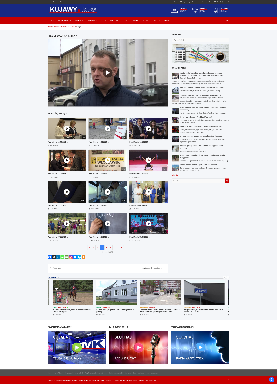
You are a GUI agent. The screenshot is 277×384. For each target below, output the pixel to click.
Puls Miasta (62, 307)
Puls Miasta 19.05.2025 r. (99, 142)
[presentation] (224, 277)
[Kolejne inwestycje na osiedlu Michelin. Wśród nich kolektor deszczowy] (175, 110)
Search (227, 180)
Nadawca (128, 373)
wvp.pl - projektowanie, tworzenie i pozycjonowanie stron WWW (135, 380)
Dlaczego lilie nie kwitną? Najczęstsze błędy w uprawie (201, 126)
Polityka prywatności (116, 373)
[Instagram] (71, 257)
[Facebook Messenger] (75, 257)
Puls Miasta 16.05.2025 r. (139, 142)
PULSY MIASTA (54, 277)
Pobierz (155, 21)
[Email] (66, 257)
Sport (126, 21)
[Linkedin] (58, 257)
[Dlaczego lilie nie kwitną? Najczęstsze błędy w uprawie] (175, 129)
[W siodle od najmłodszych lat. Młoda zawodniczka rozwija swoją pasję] (175, 158)
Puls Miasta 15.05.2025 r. (58, 174)
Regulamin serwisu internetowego (96, 373)
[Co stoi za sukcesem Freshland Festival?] (175, 120)
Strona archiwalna (138, 373)
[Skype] (79, 257)
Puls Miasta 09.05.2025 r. (99, 205)
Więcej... (175, 175)
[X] (54, 257)
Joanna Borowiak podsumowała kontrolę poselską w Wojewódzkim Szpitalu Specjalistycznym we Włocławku (160, 312)
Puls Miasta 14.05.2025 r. (99, 174)
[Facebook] (228, 2)
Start (52, 21)
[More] (83, 257)
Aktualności (79, 21)
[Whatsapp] (62, 257)
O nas (49, 373)
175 (120, 248)
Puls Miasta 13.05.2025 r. (139, 174)
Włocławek (92, 21)
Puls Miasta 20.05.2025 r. (58, 142)
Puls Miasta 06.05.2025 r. (99, 237)
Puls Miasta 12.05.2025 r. (58, 205)
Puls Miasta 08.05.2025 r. (139, 205)
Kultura (135, 21)
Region (103, 21)
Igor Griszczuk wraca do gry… (152, 268)
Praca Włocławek (152, 373)
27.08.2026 (57, 315)
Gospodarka (114, 21)
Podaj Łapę (57, 268)
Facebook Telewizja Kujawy (182, 2)
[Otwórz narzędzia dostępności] (271, 379)
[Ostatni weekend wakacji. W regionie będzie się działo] (175, 139)
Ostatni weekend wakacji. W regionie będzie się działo (201, 136)
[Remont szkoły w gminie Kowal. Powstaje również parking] (175, 90)
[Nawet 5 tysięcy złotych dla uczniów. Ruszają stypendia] (175, 148)
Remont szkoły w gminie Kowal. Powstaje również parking (202, 87)
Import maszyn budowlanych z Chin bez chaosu (198, 165)
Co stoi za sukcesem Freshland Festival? (196, 117)
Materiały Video (63, 21)
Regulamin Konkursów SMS (74, 373)
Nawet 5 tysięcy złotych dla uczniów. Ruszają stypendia (201, 146)
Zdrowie (145, 21)
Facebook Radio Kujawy (199, 2)
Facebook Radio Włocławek (217, 2)
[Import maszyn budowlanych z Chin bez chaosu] (175, 167)
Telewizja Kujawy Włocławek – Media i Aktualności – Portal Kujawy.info (81, 380)
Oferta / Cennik (58, 373)
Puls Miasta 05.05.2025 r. (139, 237)
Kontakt (167, 21)
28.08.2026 (101, 315)
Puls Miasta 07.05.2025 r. (58, 237)
